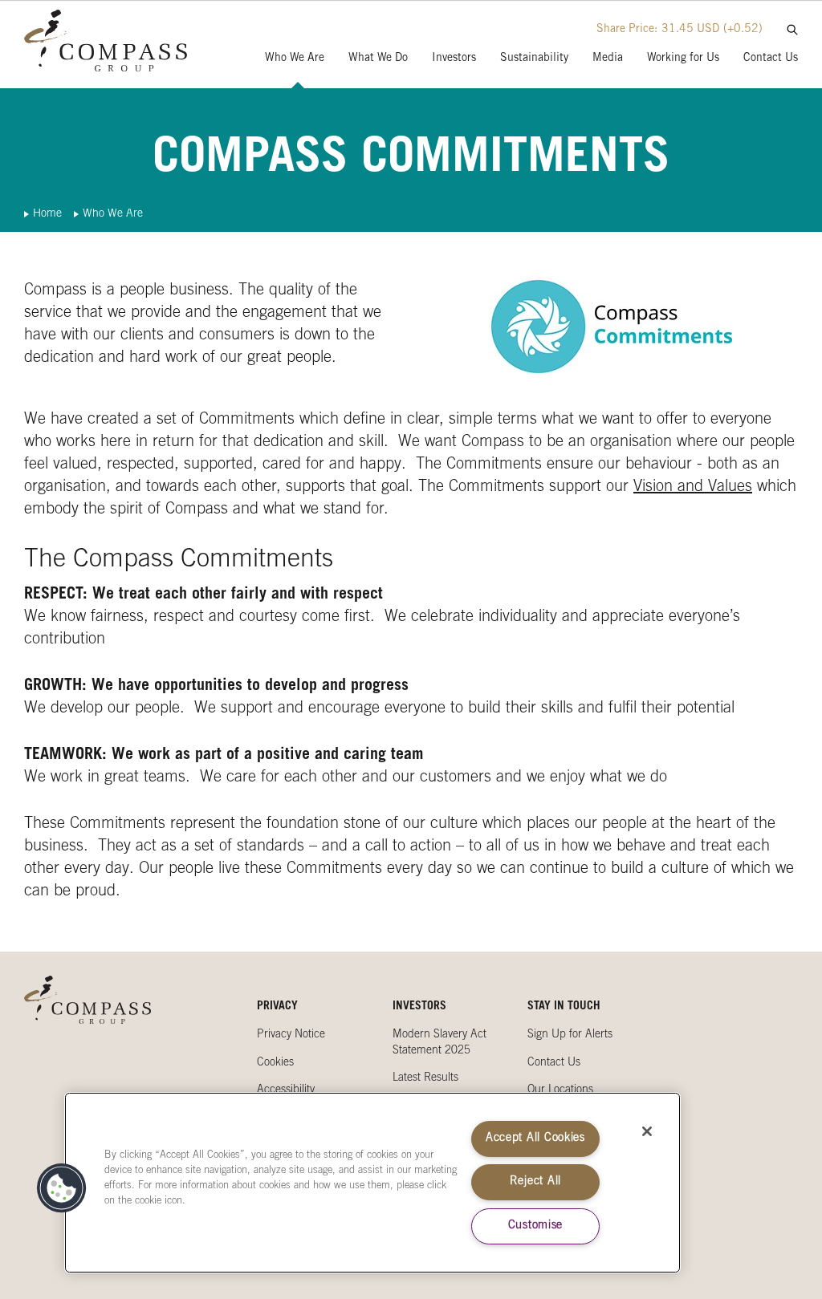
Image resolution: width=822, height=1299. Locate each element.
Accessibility (286, 1090)
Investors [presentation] (454, 58)
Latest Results (425, 1078)
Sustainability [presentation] (534, 58)
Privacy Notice (291, 1035)
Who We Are (113, 214)
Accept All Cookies (535, 1138)
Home (47, 214)
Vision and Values (692, 488)
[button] (61, 1188)
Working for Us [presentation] (683, 58)
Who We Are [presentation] (294, 58)
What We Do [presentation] (378, 58)
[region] (372, 1182)
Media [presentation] (607, 58)
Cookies (275, 1063)
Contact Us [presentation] (770, 58)
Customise (535, 1226)
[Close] (647, 1131)
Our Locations (560, 1090)
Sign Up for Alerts (569, 1035)
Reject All (535, 1181)
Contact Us (553, 1063)
